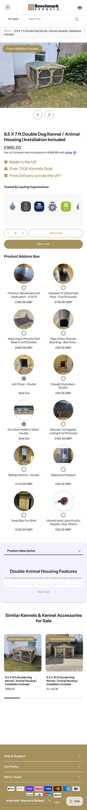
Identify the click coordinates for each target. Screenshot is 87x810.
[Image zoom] (43, 75)
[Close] (49, 801)
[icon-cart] (78, 7)
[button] (56, 233)
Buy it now (43, 244)
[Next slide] (49, 114)
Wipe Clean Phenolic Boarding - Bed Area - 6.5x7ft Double (63, 342)
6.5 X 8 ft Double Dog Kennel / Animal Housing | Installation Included (20, 681)
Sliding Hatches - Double (23, 475)
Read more (43, 591)
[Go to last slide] (37, 114)
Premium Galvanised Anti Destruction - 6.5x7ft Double (24, 297)
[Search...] (77, 19)
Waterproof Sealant (63, 475)
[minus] (8, 233)
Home (7, 31)
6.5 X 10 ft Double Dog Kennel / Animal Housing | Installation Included (62, 681)
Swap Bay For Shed (23, 520)
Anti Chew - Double (24, 384)
